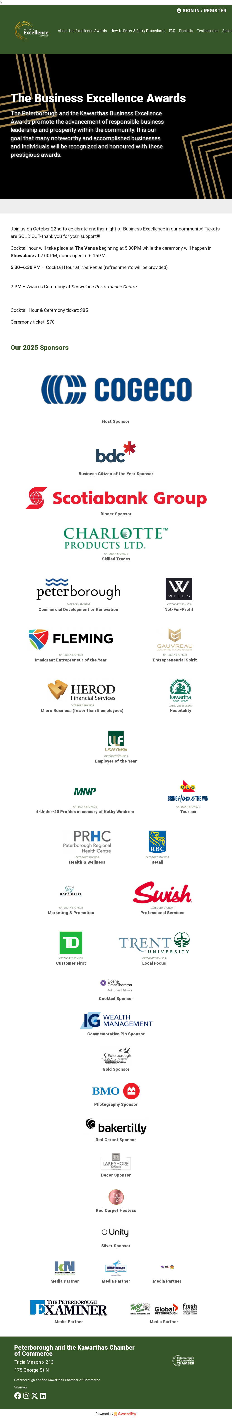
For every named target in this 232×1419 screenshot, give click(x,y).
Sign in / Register (204, 10)
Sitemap (20, 1387)
